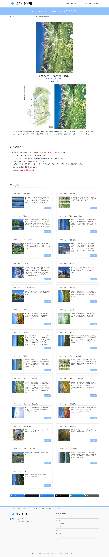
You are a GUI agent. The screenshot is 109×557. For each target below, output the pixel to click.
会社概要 (48, 508)
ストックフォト (27, 508)
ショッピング (36, 508)
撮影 (43, 508)
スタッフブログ (57, 508)
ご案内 (18, 508)
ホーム (13, 508)
